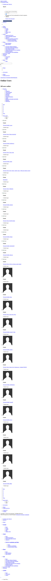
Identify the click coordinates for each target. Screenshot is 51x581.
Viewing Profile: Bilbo (7, 483)
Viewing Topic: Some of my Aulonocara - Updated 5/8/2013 (15, 367)
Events (6, 28)
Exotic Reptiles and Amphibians (11, 52)
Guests (6, 97)
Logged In (7, 91)
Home (4, 26)
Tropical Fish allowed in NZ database (12, 50)
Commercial (7, 93)
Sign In (7, 16)
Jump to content (3, 1)
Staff (6, 30)
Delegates (7, 94)
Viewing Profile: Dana (7, 297)
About (4, 34)
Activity (4, 55)
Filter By (4, 88)
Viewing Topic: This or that (8, 152)
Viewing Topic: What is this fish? (9, 134)
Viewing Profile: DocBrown (8, 143)
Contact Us (5, 510)
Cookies (4, 511)
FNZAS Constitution (12, 39)
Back (6, 527)
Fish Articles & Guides (9, 48)
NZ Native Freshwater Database (11, 47)
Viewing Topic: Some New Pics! (9, 314)
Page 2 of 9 (5, 115)
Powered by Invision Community (22, 514)
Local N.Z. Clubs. (6, 53)
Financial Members (9, 96)
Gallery (6, 29)
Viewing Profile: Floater (7, 236)
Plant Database (8, 43)
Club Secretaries (8, 92)
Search (6, 57)
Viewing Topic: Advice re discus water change (12, 264)
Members (7, 100)
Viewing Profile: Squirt (7, 161)
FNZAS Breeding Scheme (10, 36)
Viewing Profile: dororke (8, 204)
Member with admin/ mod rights (11, 99)
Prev (4, 104)
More (6, 33)
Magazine (5, 54)
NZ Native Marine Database (11, 46)
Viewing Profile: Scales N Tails (9, 332)
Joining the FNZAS (9, 35)
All (6, 90)
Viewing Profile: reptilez (8, 349)
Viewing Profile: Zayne (7, 419)
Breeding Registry (9, 51)
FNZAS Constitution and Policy (11, 38)
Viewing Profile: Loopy (7, 125)
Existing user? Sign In (7, 4)
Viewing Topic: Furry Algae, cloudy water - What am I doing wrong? (16, 170)
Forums (4, 27)
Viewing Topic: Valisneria (8, 188)
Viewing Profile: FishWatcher (9, 384)
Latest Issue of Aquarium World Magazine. (8, 77)
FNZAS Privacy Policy (12, 41)
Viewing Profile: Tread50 (8, 402)
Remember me (8, 15)
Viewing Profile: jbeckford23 (8, 245)
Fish (4, 45)
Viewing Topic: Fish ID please (9, 220)
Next (4, 113)
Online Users (8, 32)
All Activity (7, 56)
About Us (7, 37)
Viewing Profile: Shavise (8, 254)
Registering (5, 179)
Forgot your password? (10, 18)
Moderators (7, 101)
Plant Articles (8, 44)
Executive (7, 95)
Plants (4, 42)
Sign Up (4, 22)
